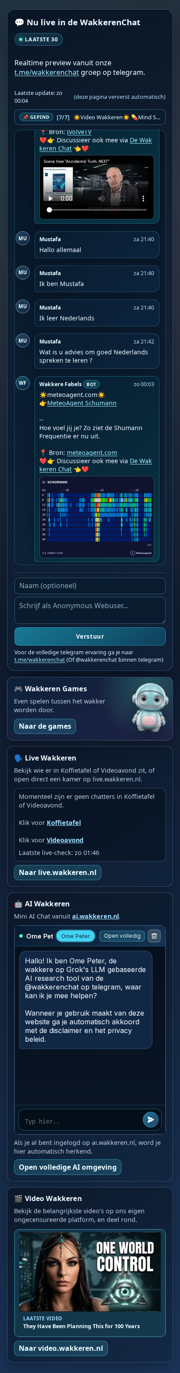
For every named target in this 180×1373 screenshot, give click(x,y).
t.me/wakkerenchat (46, 72)
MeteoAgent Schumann (82, 403)
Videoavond (65, 840)
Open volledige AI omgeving (68, 1167)
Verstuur (90, 636)
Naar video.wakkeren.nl (61, 1348)
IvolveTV (79, 132)
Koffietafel (64, 822)
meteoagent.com (92, 452)
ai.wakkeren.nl (95, 916)
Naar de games (45, 726)
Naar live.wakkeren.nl (58, 872)
